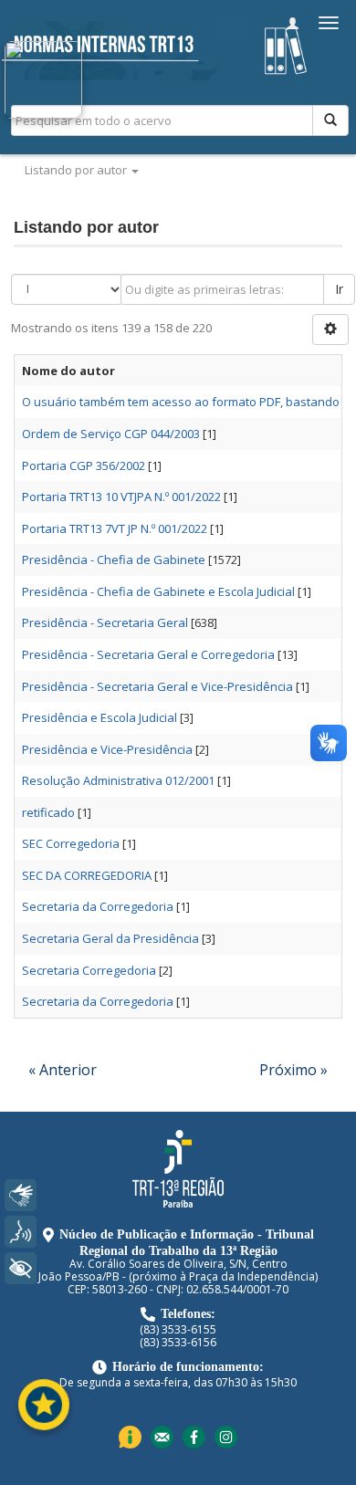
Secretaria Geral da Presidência (110, 938)
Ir (339, 289)
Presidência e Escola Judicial (99, 717)
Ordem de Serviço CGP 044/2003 (111, 433)
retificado (48, 812)
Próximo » (293, 1070)
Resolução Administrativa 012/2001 (118, 780)
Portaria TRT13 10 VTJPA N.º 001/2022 (121, 496)
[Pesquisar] (330, 120)
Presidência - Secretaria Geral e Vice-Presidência (157, 686)
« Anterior (62, 1070)
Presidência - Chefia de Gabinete (113, 559)
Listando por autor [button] (77, 170)
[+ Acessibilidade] (21, 1268)
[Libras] (21, 1195)
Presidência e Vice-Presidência (107, 749)
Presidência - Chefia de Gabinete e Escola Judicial (158, 591)
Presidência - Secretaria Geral (105, 622)
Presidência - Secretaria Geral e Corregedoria (148, 654)
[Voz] (21, 1232)
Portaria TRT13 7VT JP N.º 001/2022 (114, 528)
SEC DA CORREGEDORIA (87, 875)
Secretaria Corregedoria (89, 970)
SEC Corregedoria (71, 843)
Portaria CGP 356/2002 (83, 465)
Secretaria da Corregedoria (97, 906)
